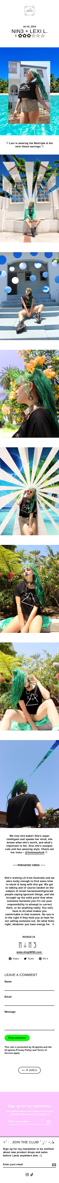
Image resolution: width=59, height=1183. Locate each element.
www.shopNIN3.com (29, 952)
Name (8, 981)
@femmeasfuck (34, 852)
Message (10, 1011)
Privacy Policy (24, 1050)
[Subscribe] (53, 1165)
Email (8, 996)
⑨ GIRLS (31, 1070)
